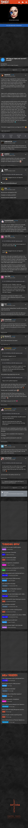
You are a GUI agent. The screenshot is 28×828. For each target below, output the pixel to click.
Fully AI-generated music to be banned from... (13, 573)
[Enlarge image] (9, 182)
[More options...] (25, 75)
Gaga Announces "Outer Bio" (9, 552)
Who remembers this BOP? (8, 604)
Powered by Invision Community (14, 817)
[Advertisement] (14, 41)
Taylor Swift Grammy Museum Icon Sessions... (13, 704)
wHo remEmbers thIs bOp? (8, 583)
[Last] (26, 70)
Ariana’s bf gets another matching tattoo (12, 609)
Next (24, 69)
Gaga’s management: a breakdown (10, 562)
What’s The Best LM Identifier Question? (12, 588)
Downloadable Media (11, 570)
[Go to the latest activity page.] (19, 2)
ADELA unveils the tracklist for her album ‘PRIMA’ (14, 614)
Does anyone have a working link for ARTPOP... (13, 568)
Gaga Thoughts (14, 65)
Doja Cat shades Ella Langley (9, 557)
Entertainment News (11, 559)
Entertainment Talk (13, 585)
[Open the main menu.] (26, 2)
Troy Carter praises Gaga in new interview (12, 625)
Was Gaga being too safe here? (9, 620)
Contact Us (17, 816)
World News (10, 549)
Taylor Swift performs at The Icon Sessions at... (13, 720)
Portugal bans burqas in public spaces (11, 547)
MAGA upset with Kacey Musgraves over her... (13, 709)
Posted (9, 76)
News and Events (10, 554)
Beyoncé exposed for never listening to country (13, 599)
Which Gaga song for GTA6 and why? (11, 578)
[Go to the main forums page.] (22, 2)
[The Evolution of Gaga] (14, 14)
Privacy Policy (11, 816)
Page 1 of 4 (15, 69)
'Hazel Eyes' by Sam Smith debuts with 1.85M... (13, 594)
